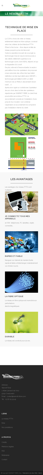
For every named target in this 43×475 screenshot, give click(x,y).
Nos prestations (7, 427)
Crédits (4, 442)
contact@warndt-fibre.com (16, 396)
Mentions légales (8, 446)
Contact (4, 459)
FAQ (3, 451)
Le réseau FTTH (7, 419)
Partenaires (5, 455)
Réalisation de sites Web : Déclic (32, 473)
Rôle (3, 423)
